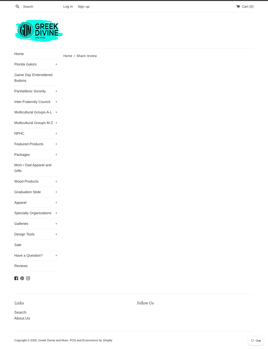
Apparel (35, 203)
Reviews (21, 266)
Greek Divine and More (53, 340)
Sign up (83, 6)
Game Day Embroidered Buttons (33, 78)
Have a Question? (35, 255)
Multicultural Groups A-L (35, 112)
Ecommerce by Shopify (97, 340)
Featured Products (35, 144)
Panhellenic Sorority (35, 91)
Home (19, 54)
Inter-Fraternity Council (35, 102)
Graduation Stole (35, 192)
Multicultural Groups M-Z (35, 123)
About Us (22, 318)
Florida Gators (35, 64)
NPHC (35, 133)
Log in (68, 6)
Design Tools (35, 234)
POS (73, 340)
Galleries (35, 224)
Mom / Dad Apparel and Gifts (32, 168)
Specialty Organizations (35, 213)
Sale (17, 245)
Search (20, 312)
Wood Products (35, 181)
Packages (35, 155)
